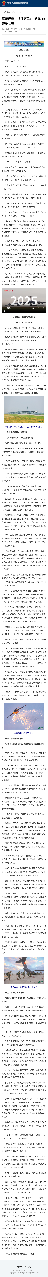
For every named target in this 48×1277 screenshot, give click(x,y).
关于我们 (28, 1267)
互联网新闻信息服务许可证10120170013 (24, 1270)
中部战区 (12, 12)
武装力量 (5, 12)
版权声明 (20, 1267)
